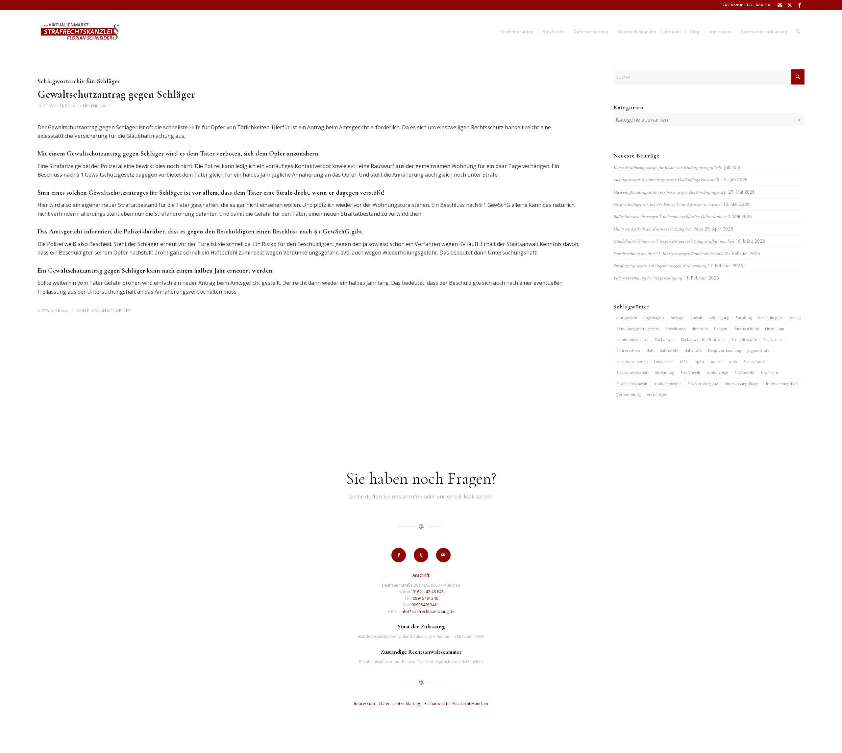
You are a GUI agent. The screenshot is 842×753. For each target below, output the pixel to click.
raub (733, 361)
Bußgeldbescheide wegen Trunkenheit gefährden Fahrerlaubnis (670, 216)
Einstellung (774, 328)
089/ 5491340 (425, 598)
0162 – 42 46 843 (428, 592)
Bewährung (675, 328)
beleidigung (718, 317)
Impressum (364, 703)
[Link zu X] (789, 5)
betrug (795, 317)
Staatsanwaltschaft (632, 372)
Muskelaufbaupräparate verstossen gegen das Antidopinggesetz (670, 192)
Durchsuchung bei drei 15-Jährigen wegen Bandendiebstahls (668, 253)
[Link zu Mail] (779, 5)
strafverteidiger (667, 383)
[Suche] (798, 31)
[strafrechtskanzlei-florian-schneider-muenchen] (79, 31)
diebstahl (700, 328)
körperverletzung (632, 361)
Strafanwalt (690, 372)
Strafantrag (664, 372)
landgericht (664, 361)
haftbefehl (669, 350)
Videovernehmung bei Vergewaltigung (647, 278)
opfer (700, 361)
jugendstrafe (758, 350)
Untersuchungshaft (781, 383)
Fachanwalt (665, 339)
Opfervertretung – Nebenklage (73, 106)
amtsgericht (626, 317)
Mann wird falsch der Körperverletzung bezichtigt (658, 229)
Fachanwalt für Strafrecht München (456, 703)
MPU (684, 361)
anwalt (696, 317)
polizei (717, 361)
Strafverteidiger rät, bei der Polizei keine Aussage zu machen (667, 204)
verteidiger (657, 394)
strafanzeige (717, 372)
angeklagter (654, 317)
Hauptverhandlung (724, 350)
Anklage (677, 317)
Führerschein (628, 350)
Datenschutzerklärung (399, 703)
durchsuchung (746, 328)
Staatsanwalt (754, 361)
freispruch (772, 339)
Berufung (743, 317)
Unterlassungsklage (741, 383)
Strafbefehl (744, 372)
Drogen (720, 328)
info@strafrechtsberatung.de (428, 611)
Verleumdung (628, 394)
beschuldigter (770, 317)
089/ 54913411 (425, 605)
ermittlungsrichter (632, 339)
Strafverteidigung (702, 383)
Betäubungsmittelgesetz (637, 328)
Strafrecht (769, 372)
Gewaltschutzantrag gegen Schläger (116, 94)
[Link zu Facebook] (800, 5)
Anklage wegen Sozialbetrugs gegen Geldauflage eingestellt (666, 179)
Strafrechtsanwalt (631, 383)
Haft (650, 350)
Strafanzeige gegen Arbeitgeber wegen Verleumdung (659, 265)
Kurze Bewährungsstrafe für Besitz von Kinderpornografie (665, 167)
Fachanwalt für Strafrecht (703, 339)
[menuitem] (517, 31)
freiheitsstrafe (744, 339)
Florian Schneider (109, 310)
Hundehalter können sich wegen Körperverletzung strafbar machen (673, 241)
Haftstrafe (693, 350)
